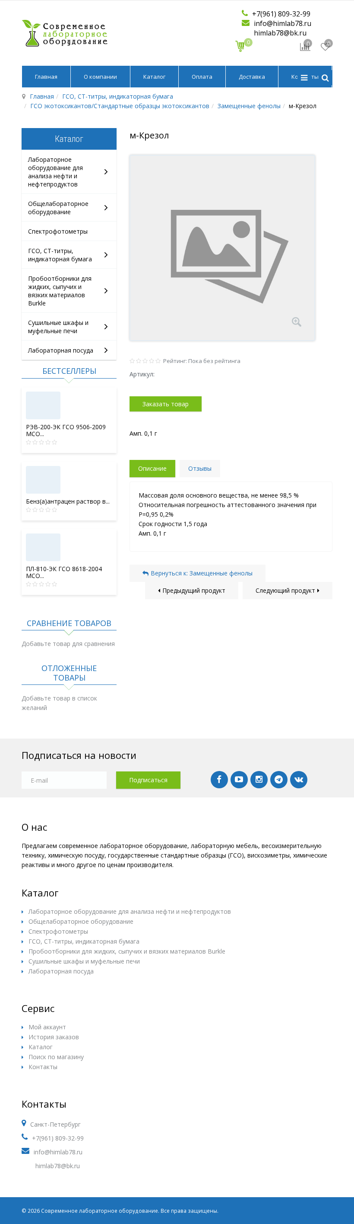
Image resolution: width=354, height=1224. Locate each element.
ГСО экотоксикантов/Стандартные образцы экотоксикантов (119, 106)
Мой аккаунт (47, 1027)
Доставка (252, 76)
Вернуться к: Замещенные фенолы (202, 573)
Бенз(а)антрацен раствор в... (68, 501)
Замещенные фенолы (249, 106)
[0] (239, 46)
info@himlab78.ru (282, 23)
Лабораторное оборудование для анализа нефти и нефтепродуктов (55, 171)
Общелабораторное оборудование (58, 207)
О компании (100, 76)
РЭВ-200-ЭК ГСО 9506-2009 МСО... (66, 430)
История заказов (53, 1037)
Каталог (154, 76)
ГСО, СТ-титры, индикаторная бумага (117, 96)
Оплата (202, 76)
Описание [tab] (152, 468)
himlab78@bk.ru (280, 33)
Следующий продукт (285, 590)
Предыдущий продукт (193, 590)
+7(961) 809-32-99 (281, 14)
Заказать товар (165, 404)
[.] (219, 779)
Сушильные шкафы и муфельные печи (58, 326)
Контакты (42, 1067)
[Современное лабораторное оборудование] (65, 32)
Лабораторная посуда (60, 350)
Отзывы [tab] (200, 468)
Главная (46, 76)
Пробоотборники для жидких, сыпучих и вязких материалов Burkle (60, 290)
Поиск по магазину (56, 1057)
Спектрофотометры (58, 231)
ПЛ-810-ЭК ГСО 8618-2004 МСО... (64, 572)
